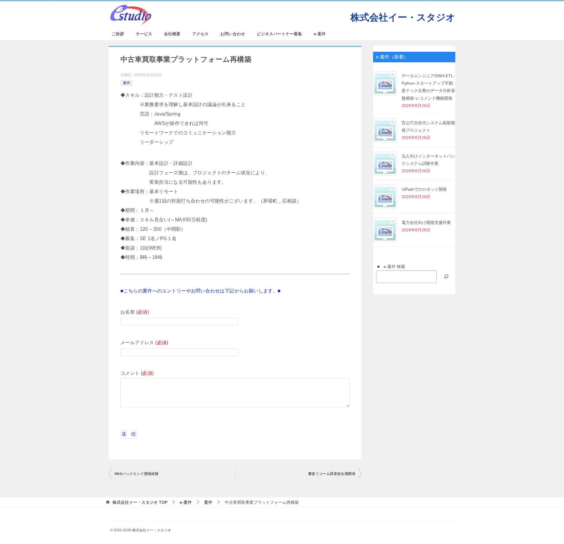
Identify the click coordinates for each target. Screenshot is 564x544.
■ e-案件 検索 (389, 266)
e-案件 (320, 33)
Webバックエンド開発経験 (137, 474)
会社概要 (172, 33)
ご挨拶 (118, 33)
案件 (126, 83)
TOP (140, 502)
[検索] (446, 276)
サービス (144, 33)
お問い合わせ (232, 33)
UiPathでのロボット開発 (424, 189)
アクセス (200, 33)
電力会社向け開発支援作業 (426, 222)
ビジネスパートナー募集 (279, 33)
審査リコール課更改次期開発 (331, 474)
